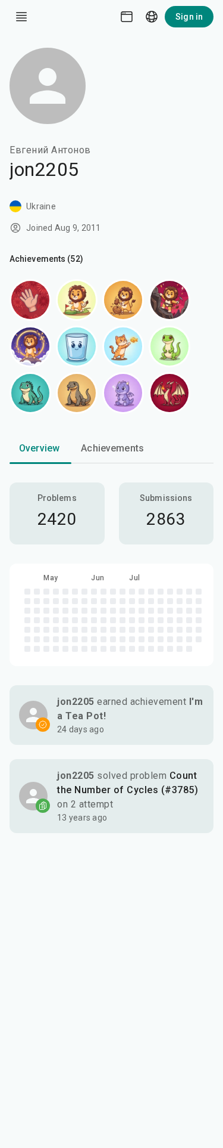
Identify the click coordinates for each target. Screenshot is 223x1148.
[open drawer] (21, 17)
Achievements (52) (46, 259)
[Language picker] (152, 17)
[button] (111, 715)
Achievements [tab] (112, 448)
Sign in (189, 16)
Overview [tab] (39, 448)
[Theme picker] (127, 17)
